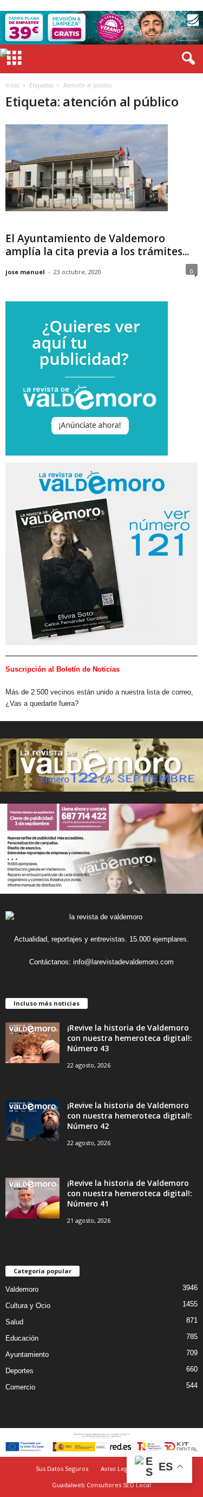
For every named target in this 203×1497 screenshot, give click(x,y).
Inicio (12, 85)
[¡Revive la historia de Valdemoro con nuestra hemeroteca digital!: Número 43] (32, 1042)
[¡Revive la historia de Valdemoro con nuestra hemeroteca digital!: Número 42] (32, 1120)
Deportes (19, 1371)
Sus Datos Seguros (62, 1468)
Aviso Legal (117, 1468)
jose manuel (25, 272)
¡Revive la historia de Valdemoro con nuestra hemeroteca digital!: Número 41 (129, 1193)
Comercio (20, 1387)
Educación (21, 1338)
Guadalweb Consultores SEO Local (101, 1485)
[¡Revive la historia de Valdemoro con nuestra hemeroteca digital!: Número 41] (32, 1198)
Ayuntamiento (27, 1354)
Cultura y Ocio (27, 1306)
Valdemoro (21, 1289)
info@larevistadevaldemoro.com (123, 962)
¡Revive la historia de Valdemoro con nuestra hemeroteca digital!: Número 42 (129, 1115)
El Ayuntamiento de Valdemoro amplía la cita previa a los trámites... (97, 244)
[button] (186, 59)
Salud (14, 1322)
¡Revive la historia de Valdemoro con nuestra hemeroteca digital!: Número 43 (129, 1037)
